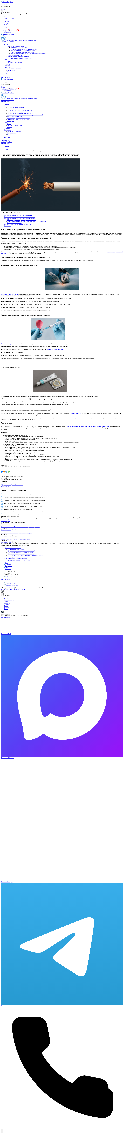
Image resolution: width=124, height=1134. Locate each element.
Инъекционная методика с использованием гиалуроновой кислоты (26, 221)
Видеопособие (11, 70)
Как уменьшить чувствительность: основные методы (19, 218)
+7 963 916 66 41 (5, 519)
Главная (6, 104)
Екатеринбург (8, 23)
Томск (6, 24)
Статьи (9, 71)
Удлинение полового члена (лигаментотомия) (24, 49)
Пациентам (7, 67)
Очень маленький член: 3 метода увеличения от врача (16, 533)
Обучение (7, 65)
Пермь (6, 27)
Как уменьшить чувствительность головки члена (18, 215)
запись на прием (5, 521)
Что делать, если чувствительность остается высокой (19, 224)
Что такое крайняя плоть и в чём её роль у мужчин (15, 539)
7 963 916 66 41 (6, 32)
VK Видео (13, 30)
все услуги (10, 121)
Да (1, 9)
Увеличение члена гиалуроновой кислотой (23, 50)
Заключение (7, 226)
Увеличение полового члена (15, 46)
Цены (5, 73)
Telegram (5, 30)
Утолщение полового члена (19, 47)
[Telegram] (6, 472)
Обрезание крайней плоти (15, 55)
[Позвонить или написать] (2, 1131)
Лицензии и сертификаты (14, 62)
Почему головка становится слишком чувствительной (19, 217)
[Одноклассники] (4, 472)
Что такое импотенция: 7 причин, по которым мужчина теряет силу (20, 527)
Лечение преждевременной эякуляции (18, 56)
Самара (6, 19)
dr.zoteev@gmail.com (8, 34)
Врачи (9, 61)
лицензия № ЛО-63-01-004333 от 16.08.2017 (13, 589)
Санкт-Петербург (7, 2)
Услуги (6, 44)
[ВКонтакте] (2, 472)
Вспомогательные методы (14, 223)
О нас (5, 59)
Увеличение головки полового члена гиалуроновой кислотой (28, 53)
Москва (6, 16)
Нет (4, 9)
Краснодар (7, 21)
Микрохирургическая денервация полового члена (21, 220)
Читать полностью (6, 530)
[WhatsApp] (9, 472)
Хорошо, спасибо (6, 617)
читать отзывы (5, 486)
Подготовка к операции (14, 68)
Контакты (7, 74)
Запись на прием (5, 77)
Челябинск (7, 26)
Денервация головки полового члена (21, 58)
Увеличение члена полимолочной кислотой (23, 52)
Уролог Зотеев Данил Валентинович (12, 485)
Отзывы (9, 64)
